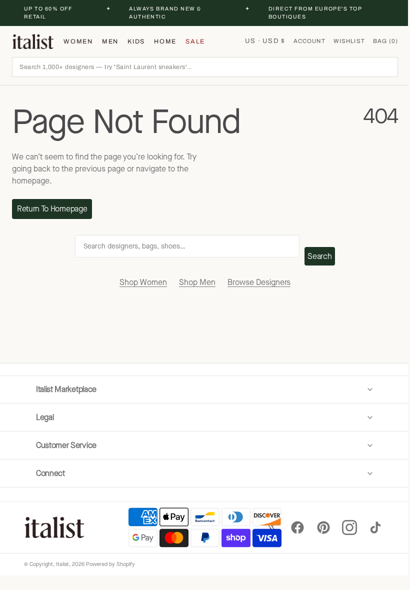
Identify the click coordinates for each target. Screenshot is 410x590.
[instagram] (342, 527)
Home (165, 41)
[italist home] (33, 41)
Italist (62, 564)
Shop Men (197, 282)
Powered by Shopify (110, 564)
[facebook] (290, 527)
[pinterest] (316, 527)
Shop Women (143, 282)
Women (78, 41)
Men (110, 41)
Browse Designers (259, 282)
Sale (195, 41)
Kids (136, 41)
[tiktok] (368, 527)
